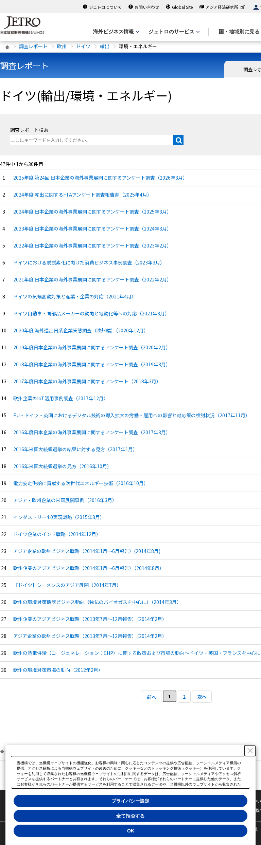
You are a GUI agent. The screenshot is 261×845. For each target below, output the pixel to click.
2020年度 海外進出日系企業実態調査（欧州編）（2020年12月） (81, 330)
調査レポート (33, 46)
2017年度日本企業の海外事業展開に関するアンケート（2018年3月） (87, 381)
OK (130, 830)
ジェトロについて (105, 7)
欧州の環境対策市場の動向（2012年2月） (58, 669)
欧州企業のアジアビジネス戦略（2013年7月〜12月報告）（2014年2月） (90, 619)
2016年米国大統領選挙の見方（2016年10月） (62, 466)
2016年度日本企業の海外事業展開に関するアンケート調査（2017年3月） (92, 432)
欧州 (62, 46)
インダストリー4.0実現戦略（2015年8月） (59, 517)
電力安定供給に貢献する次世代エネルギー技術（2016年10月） (81, 483)
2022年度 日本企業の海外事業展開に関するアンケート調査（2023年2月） (92, 245)
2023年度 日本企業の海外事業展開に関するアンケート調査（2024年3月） (92, 228)
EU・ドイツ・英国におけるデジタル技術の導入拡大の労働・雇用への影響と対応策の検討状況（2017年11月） (131, 415)
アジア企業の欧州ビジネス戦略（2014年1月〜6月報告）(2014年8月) (86, 551)
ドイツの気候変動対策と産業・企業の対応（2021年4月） (74, 296)
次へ (202, 696)
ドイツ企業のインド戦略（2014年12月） (57, 534)
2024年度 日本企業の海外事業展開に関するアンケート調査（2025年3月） (92, 211)
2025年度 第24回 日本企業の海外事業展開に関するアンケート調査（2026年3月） (100, 177)
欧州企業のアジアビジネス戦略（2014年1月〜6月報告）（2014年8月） (88, 568)
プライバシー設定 (130, 801)
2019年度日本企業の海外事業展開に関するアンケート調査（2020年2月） (92, 347)
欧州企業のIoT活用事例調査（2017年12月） (60, 398)
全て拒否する (130, 816)
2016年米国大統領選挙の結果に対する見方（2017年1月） (75, 449)
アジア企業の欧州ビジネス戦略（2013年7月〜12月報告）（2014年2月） (90, 635)
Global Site (182, 7)
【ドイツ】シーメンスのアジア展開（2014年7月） (67, 585)
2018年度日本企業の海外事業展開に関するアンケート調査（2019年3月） (92, 364)
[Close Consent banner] (250, 750)
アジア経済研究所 (222, 7)
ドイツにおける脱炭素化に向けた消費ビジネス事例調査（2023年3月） (89, 262)
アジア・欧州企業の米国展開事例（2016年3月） (65, 500)
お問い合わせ (147, 7)
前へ (151, 697)
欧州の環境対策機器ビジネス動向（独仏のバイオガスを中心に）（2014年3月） (97, 602)
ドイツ (83, 46)
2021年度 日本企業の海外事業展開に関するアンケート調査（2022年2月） (92, 279)
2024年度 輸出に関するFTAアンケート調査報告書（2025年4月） (82, 194)
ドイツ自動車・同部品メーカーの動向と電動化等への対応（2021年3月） (91, 313)
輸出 (104, 46)
